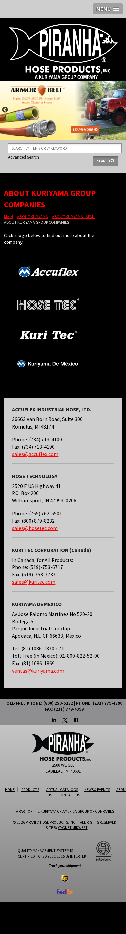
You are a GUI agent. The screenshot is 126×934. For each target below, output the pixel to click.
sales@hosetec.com (35, 528)
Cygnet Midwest (73, 827)
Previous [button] (5, 110)
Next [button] (121, 110)
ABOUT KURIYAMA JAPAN (73, 216)
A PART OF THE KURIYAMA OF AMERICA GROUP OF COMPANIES (65, 811)
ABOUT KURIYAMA (32, 216)
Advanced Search (23, 157)
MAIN (8, 216)
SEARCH (104, 161)
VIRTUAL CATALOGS (62, 789)
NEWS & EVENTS (97, 789)
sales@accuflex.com (35, 454)
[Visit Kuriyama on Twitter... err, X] (65, 720)
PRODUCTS (30, 789)
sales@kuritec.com (33, 582)
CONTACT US (69, 795)
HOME (10, 789)
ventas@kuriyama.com (38, 671)
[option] (63, 110)
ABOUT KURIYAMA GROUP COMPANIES (36, 222)
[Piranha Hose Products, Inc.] (63, 51)
